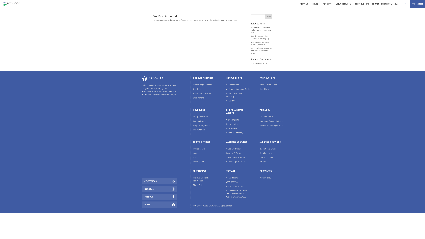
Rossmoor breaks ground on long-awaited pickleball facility (261, 50)
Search (268, 17)
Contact (375, 4)
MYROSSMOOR (417, 4)
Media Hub (359, 4)
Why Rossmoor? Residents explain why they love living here (261, 30)
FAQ (367, 4)
